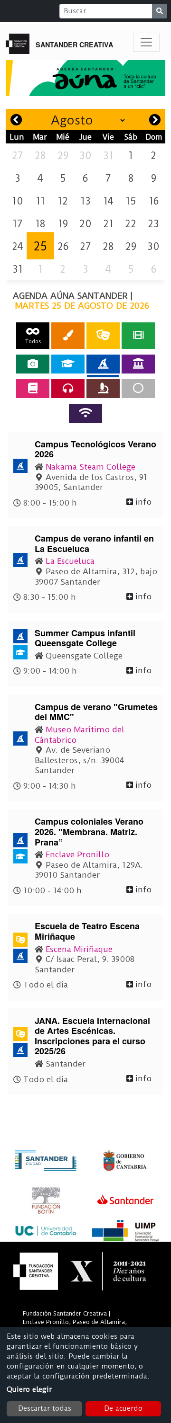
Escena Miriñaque (79, 949)
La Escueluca (70, 561)
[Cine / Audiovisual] (138, 335)
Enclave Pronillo (77, 854)
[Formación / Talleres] (68, 364)
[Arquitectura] (138, 364)
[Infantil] (103, 364)
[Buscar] (159, 11)
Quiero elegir (29, 1389)
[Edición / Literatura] (32, 388)
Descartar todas (44, 1408)
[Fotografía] (32, 364)
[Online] (85, 413)
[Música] (68, 388)
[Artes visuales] (68, 335)
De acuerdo (123, 1408)
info (142, 502)
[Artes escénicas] (103, 335)
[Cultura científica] (103, 388)
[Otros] (138, 388)
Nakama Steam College (90, 466)
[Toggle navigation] (146, 42)
